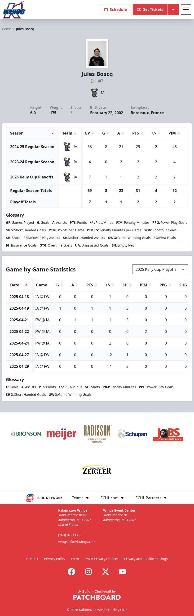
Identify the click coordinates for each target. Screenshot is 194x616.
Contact (32, 558)
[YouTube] (122, 571)
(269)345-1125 (69, 535)
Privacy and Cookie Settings (146, 558)
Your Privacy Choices (102, 558)
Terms (75, 558)
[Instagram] (88, 571)
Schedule (118, 9)
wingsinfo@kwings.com (77, 541)
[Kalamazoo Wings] (14, 10)
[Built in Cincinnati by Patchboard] (97, 595)
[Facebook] (71, 571)
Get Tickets (152, 9)
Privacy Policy (54, 558)
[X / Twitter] (105, 571)
